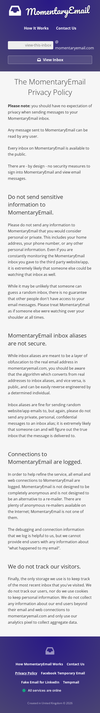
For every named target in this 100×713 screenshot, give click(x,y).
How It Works (36, 28)
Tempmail (71, 682)
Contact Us (66, 28)
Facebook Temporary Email (63, 673)
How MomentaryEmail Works (39, 664)
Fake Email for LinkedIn (40, 682)
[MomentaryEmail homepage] (50, 651)
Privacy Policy (26, 673)
